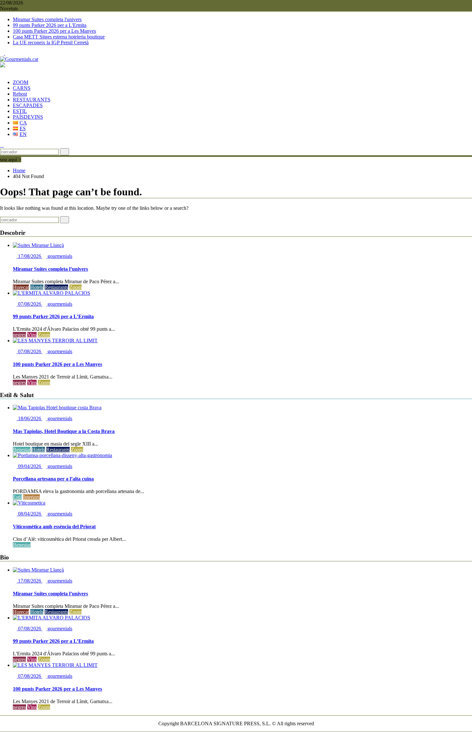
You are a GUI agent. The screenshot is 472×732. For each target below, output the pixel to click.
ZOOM (20, 82)
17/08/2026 (29, 256)
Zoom (75, 287)
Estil (17, 497)
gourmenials (59, 256)
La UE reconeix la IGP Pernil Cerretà (51, 42)
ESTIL (20, 111)
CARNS (22, 88)
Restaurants (56, 287)
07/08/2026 (29, 304)
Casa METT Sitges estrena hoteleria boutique (59, 36)
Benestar (22, 449)
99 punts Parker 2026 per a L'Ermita (49, 25)
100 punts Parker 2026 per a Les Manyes (54, 31)
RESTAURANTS (31, 99)
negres (19, 334)
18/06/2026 (29, 418)
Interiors (31, 497)
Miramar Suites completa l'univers (47, 19)
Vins (32, 334)
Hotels (36, 287)
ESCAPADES (28, 105)
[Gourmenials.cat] (2, 71)
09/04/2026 (29, 466)
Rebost (20, 94)
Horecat (21, 287)
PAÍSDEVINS (28, 117)
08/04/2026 (29, 513)
